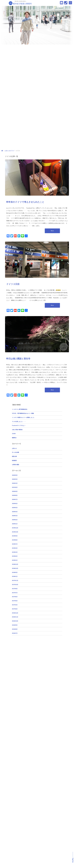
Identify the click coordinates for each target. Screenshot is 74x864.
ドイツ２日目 (13, 284)
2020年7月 (15, 499)
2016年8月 (15, 629)
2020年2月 (15, 519)
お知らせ (14, 448)
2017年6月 (15, 596)
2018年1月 (15, 576)
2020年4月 (15, 511)
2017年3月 (15, 605)
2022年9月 (15, 475)
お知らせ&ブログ (9, 150)
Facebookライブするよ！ (19, 425)
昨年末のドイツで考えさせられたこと (25, 202)
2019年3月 (15, 552)
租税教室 (14, 460)
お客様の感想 (15, 464)
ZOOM (14, 433)
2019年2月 (15, 556)
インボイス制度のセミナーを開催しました (23, 417)
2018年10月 (15, 568)
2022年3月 (15, 483)
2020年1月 (15, 523)
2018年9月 (15, 572)
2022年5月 (15, 479)
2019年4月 (15, 548)
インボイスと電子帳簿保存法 (19, 409)
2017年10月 (15, 584)
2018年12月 (15, 564)
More (52, 230)
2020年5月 (15, 507)
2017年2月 (15, 609)
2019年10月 (15, 532)
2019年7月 (15, 544)
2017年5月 (15, 600)
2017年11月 (15, 580)
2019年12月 (15, 528)
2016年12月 (15, 613)
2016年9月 (15, 625)
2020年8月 (15, 495)
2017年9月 (15, 588)
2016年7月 (15, 633)
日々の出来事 (15, 452)
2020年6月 (15, 503)
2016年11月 (15, 617)
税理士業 (14, 456)
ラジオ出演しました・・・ (19, 421)
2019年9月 (15, 536)
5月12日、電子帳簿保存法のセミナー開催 (23, 413)
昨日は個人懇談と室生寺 (18, 358)
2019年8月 (15, 540)
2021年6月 (15, 487)
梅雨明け (14, 437)
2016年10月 (15, 621)
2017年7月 (15, 592)
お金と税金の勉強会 (17, 429)
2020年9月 (15, 491)
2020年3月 (15, 515)
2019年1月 (15, 560)
